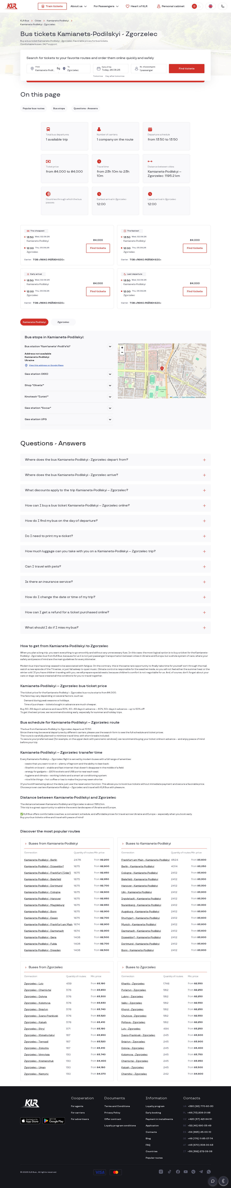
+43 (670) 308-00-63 (200, 1145)
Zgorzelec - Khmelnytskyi (39, 1035)
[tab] (34, 322)
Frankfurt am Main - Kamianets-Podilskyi (145, 860)
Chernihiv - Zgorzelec (134, 1074)
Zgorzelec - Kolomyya (37, 1003)
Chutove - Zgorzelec (133, 1015)
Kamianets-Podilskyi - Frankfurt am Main (48, 924)
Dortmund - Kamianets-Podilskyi (140, 943)
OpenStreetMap (188, 397)
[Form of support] (212, 1181)
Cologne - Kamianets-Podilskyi (139, 872)
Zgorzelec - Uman (35, 1067)
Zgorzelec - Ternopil (36, 1041)
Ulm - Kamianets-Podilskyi (136, 892)
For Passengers (104, 6)
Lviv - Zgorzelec (130, 1028)
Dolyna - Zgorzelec (132, 1048)
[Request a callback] (223, 1181)
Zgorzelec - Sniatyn (36, 1009)
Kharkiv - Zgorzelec (133, 983)
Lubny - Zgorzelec (132, 996)
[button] (98, 76)
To (68, 67)
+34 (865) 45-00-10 (199, 1132)
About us (76, 6)
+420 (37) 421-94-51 (200, 1119)
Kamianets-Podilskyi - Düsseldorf (44, 866)
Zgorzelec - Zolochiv (36, 1048)
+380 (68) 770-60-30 (200, 1106)
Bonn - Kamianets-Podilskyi (137, 950)
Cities (38, 20)
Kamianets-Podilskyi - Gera (40, 937)
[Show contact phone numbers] (222, 6)
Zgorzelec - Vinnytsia (37, 1054)
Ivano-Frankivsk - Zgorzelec (138, 1035)
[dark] (199, 6)
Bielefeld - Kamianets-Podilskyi (139, 879)
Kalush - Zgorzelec (132, 1067)
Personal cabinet (173, 6)
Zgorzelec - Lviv (33, 983)
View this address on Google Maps (46, 365)
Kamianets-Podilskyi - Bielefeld (42, 879)
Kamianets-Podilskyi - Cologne (42, 892)
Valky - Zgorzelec (131, 1003)
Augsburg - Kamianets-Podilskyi (140, 911)
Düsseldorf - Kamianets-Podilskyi (141, 937)
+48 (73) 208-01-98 (198, 1112)
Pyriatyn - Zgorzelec (133, 990)
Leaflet (175, 397)
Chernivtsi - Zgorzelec (134, 1061)
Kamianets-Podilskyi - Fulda (40, 943)
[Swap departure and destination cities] (58, 68)
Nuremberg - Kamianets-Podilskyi (141, 905)
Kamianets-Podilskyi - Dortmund (43, 885)
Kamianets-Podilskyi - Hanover (42, 898)
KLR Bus (24, 20)
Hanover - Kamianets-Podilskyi (139, 885)
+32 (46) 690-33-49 (199, 1125)
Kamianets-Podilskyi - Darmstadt (44, 931)
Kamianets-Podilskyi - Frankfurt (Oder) (47, 872)
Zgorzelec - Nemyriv (36, 1074)
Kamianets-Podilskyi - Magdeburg (44, 905)
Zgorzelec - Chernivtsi (37, 990)
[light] (194, 6)
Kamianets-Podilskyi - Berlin (40, 860)
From (38, 67)
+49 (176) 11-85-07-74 (200, 1138)
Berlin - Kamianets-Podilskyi (137, 866)
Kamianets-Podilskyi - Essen (41, 918)
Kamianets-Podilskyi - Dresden (42, 950)
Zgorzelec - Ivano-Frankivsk (41, 1015)
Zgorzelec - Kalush (35, 1022)
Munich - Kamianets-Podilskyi (138, 924)
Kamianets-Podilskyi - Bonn (40, 911)
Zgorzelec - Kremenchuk (39, 1061)
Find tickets (187, 68)
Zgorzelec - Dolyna (35, 996)
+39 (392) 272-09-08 (200, 1151)
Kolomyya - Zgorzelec (134, 1054)
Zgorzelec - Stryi (34, 1028)
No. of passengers (147, 67)
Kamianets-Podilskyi (58, 20)
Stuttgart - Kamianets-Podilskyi (140, 918)
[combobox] (45, 68)
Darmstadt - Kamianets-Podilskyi (141, 931)
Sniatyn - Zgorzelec (133, 1041)
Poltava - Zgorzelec (133, 1022)
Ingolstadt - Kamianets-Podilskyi (141, 898)
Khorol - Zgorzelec (132, 1009)
